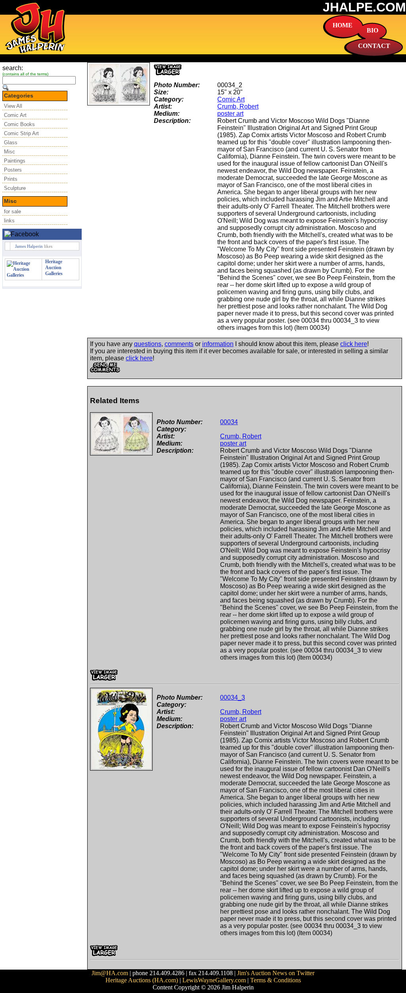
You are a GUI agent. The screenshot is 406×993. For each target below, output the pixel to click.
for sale (12, 211)
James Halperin (29, 246)
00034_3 (232, 697)
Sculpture (15, 188)
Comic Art (15, 115)
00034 (229, 422)
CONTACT (374, 45)
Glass (10, 142)
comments (179, 344)
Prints (10, 179)
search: (12, 68)
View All (13, 106)
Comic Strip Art (21, 133)
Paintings (14, 161)
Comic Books (19, 124)
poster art (230, 113)
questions (147, 344)
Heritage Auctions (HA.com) (141, 980)
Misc (9, 152)
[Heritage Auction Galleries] (23, 275)
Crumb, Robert (238, 106)
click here (353, 344)
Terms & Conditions (275, 980)
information (218, 344)
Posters (13, 170)
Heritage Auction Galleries (54, 267)
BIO (372, 30)
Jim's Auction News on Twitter (275, 973)
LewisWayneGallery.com (214, 980)
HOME (342, 25)
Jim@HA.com (110, 973)
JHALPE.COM (364, 7)
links (9, 221)
